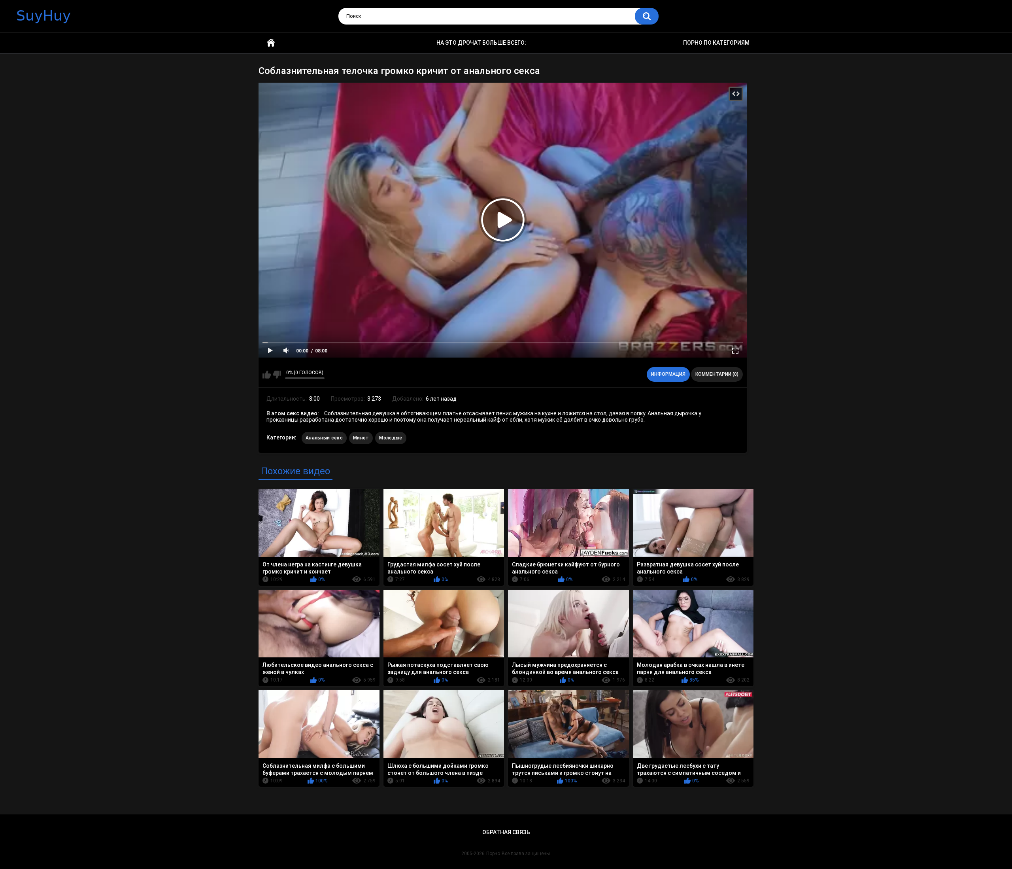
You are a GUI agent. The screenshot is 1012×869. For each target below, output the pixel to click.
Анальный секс (324, 438)
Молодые (390, 438)
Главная (271, 43)
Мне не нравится (277, 375)
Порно (493, 853)
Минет (361, 438)
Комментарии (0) (716, 374)
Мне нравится (266, 375)
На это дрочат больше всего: (481, 43)
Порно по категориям (716, 43)
